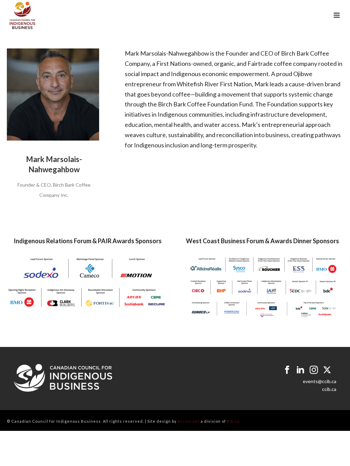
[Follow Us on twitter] (327, 370)
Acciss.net (189, 421)
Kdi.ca (233, 421)
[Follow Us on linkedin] (300, 370)
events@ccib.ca (319, 381)
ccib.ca (329, 389)
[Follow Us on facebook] (287, 370)
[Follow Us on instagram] (314, 370)
